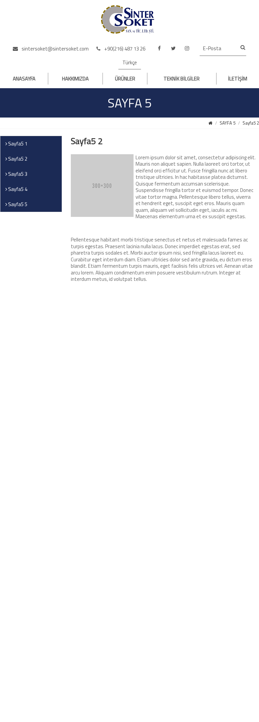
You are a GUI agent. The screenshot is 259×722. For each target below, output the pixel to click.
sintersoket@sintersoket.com (55, 49)
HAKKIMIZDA (75, 79)
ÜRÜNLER (125, 79)
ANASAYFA (24, 79)
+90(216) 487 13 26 (124, 49)
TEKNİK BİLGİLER (182, 79)
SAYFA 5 (227, 123)
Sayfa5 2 (250, 123)
